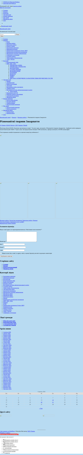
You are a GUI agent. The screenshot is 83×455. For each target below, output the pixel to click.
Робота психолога (11, 109)
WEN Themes (31, 431)
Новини (5, 12)
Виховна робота (10, 43)
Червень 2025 (7, 352)
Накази (8, 81)
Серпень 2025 (7, 349)
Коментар (3, 241)
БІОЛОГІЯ (13, 74)
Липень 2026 (6, 333)
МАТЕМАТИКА (14, 68)
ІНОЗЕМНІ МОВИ (15, 71)
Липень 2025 (6, 351)
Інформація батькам (11, 49)
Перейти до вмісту (5, 432)
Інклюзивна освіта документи (14, 87)
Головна (5, 10)
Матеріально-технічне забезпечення (16, 53)
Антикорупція (10, 82)
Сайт (1, 250)
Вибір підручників (11, 84)
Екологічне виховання (15, 220)
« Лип (41, 408)
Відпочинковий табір (12, 62)
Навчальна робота (11, 45)
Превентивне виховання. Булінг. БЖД (16, 50)
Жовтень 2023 (7, 380)
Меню (2, 36)
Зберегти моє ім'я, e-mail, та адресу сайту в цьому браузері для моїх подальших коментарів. (27, 253)
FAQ (4, 20)
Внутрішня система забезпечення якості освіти (19, 90)
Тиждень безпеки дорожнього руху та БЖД (12, 222)
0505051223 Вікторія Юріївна (11, 2)
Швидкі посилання (5, 7)
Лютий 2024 (6, 374)
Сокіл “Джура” (10, 59)
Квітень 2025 (6, 355)
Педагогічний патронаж (13, 104)
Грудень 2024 (7, 361)
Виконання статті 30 (12, 93)
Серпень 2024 (7, 367)
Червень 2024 (7, 368)
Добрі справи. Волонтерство (14, 58)
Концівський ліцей (5, 29)
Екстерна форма (10, 101)
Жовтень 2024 (7, 364)
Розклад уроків (10, 46)
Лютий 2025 (6, 358)
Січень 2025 (6, 359)
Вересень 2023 (7, 381)
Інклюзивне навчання (12, 47)
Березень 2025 (7, 357)
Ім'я (1, 244)
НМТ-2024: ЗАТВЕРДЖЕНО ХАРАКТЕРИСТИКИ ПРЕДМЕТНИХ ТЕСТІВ (31, 78)
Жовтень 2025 (7, 346)
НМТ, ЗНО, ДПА (11, 63)
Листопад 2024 (7, 362)
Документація (7, 14)
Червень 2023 (7, 383)
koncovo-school (17, 6)
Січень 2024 (6, 375)
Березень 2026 (7, 339)
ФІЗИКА (12, 75)
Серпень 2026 (7, 332)
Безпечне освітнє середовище (14, 94)
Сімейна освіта (10, 88)
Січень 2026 (6, 342)
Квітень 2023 (6, 386)
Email (2, 247)
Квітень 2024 (6, 371)
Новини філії (10, 111)
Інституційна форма (12, 100)
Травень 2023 (7, 384)
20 (41, 402)
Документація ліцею (9, 289)
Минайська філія (7, 19)
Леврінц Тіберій (22, 125)
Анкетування (13, 91)
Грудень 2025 (7, 343)
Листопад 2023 (7, 378)
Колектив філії (10, 113)
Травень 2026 (7, 336)
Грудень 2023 (7, 377)
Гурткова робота (10, 56)
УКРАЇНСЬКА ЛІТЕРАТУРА (18, 66)
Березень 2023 (7, 387)
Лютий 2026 (6, 341)
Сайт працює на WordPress (7, 431)
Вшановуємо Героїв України (8, 223)
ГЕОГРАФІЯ (13, 72)
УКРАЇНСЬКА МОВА (16, 65)
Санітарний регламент (12, 95)
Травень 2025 (7, 354)
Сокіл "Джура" (7, 311)
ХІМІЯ (12, 77)
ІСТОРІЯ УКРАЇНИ (15, 69)
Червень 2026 (7, 335)
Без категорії (6, 279)
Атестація (9, 85)
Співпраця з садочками (12, 55)
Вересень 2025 (7, 348)
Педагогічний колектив (13, 107)
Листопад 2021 (7, 389)
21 (53, 402)
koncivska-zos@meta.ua (9, 3)
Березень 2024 (7, 373)
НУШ (8, 42)
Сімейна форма (10, 103)
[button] (9, 434)
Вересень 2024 (7, 365)
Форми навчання (8, 16)
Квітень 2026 (6, 338)
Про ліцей (6, 17)
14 (53, 400)
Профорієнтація (7, 307)
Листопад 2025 (7, 345)
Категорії (5, 13)
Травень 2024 (7, 370)
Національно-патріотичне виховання (16, 52)
